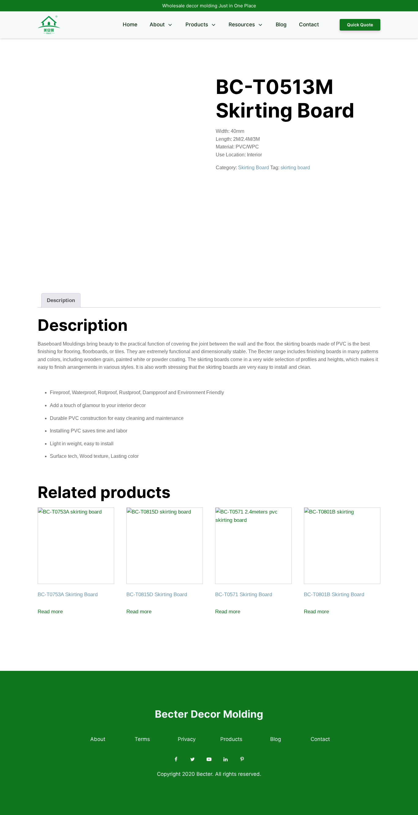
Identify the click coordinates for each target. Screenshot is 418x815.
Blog (281, 24)
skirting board (295, 167)
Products (196, 24)
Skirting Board (253, 167)
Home (130, 24)
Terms (142, 739)
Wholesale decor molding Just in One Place (209, 6)
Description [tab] (61, 300)
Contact (309, 24)
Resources (242, 24)
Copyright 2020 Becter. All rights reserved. (209, 774)
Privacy (187, 739)
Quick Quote (360, 24)
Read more (50, 612)
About (157, 24)
